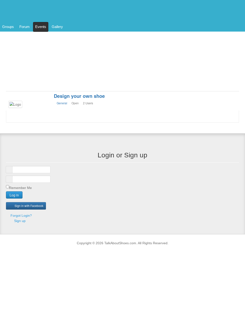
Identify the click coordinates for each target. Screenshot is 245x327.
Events (40, 27)
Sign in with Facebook (29, 206)
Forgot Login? (21, 215)
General (62, 103)
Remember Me (20, 188)
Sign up (20, 221)
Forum (24, 27)
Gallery (57, 27)
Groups (8, 27)
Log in (14, 195)
